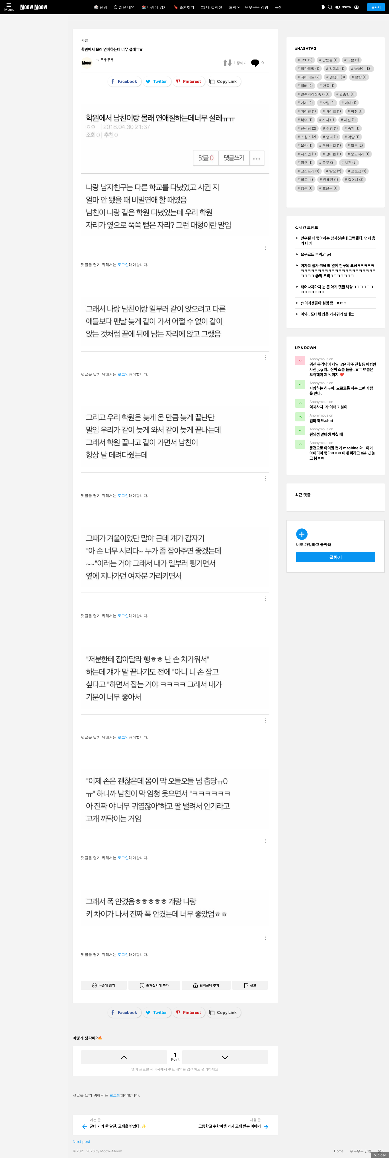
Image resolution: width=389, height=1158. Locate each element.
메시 (307, 103)
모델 (329, 103)
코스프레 (310, 171)
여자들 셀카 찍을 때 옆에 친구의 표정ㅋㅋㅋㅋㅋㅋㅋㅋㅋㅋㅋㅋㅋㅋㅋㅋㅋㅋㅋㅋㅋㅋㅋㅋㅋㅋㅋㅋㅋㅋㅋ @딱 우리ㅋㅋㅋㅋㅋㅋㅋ (338, 270)
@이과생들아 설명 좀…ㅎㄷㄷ (324, 303)
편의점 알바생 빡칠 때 (326, 434)
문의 (278, 7)
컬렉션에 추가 (209, 985)
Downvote (225, 1057)
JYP (306, 60)
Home (338, 1151)
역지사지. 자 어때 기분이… (330, 407)
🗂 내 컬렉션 (211, 7)
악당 (353, 137)
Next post (81, 1141)
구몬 (353, 60)
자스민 (308, 154)
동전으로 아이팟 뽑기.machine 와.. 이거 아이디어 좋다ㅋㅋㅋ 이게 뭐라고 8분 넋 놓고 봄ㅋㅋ (342, 453)
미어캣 (308, 111)
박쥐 (357, 111)
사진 (350, 120)
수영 (332, 128)
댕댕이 (337, 77)
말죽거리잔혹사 (315, 94)
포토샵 (358, 171)
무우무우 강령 (256, 7)
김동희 (336, 68)
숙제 (353, 128)
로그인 (123, 264)
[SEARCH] (330, 7)
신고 (253, 985)
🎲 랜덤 (100, 7)
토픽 (232, 7)
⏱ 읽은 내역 (124, 7)
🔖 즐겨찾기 (184, 7)
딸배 (307, 85)
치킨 (351, 162)
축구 (328, 162)
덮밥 (361, 77)
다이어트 (310, 77)
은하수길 (331, 145)
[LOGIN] (356, 7)
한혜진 (330, 179)
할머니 (355, 179)
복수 (306, 120)
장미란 (333, 154)
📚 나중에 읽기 (154, 7)
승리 (332, 137)
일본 (357, 145)
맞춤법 (347, 94)
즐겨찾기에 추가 (157, 985)
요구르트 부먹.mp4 (316, 254)
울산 (306, 145)
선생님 (308, 128)
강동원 (329, 60)
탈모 (335, 171)
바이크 (333, 111)
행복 (306, 188)
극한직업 (310, 68)
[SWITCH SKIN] (323, 7)
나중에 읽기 (107, 985)
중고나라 (360, 154)
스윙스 (308, 137)
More (266, 247)
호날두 (329, 188)
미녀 (350, 103)
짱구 (306, 162)
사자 (328, 120)
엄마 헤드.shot (321, 420)
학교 (307, 179)
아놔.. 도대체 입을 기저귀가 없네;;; (327, 314)
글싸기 (376, 7)
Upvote (124, 1057)
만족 (328, 85)
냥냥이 (363, 68)
